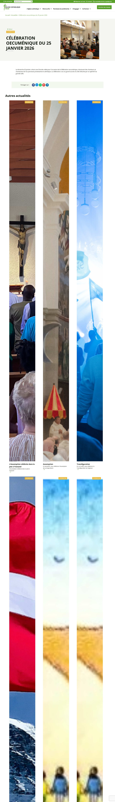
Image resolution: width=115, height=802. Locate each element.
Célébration (10, 32)
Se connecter (8, 1)
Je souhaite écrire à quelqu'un (103, 1)
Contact (89, 1)
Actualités (14, 15)
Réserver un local (80, 1)
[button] (33, 84)
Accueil (7, 15)
